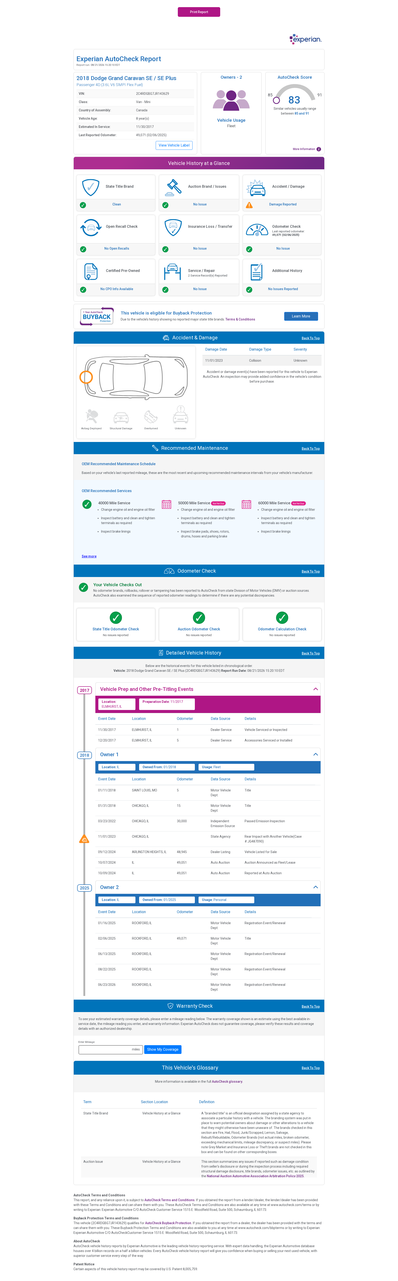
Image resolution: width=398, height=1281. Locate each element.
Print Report (199, 12)
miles (136, 1049)
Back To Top (311, 338)
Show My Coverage (163, 1049)
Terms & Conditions (240, 319)
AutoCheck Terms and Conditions (169, 1200)
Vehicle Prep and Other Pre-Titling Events (146, 689)
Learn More (301, 316)
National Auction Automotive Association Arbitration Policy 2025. (255, 1176)
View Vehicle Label (174, 145)
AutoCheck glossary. (227, 1081)
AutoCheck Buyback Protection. (168, 1223)
